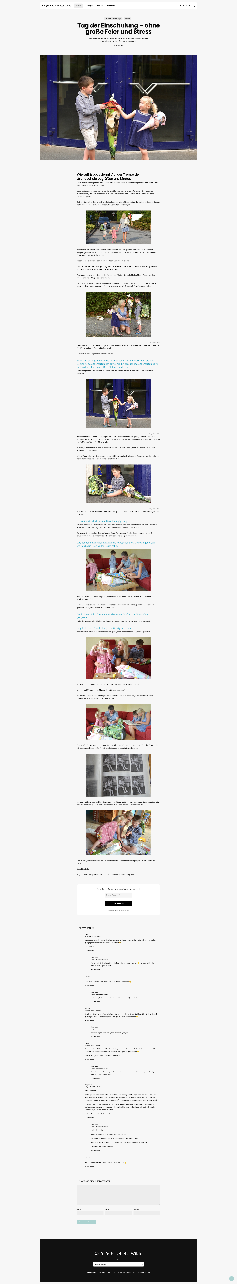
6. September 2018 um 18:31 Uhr (93, 1087)
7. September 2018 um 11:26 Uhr (99, 1029)
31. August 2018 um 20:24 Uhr (93, 1010)
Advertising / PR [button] (144, 1273)
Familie (127, 19)
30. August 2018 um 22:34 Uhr (93, 978)
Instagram (92, 874)
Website (136, 1209)
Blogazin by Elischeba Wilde (56, 6)
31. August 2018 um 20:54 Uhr (93, 1045)
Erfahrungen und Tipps (113, 19)
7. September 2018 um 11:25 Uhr (99, 994)
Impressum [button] (91, 1273)
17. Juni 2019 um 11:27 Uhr (91, 1159)
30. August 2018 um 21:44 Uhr (93, 936)
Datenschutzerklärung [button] (107, 1273)
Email (107, 1209)
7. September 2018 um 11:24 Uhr (99, 959)
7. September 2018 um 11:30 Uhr (99, 1126)
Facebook (105, 874)
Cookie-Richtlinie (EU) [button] (126, 1273)
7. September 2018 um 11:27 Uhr (99, 1068)
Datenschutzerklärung (122, 910)
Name (79, 1209)
